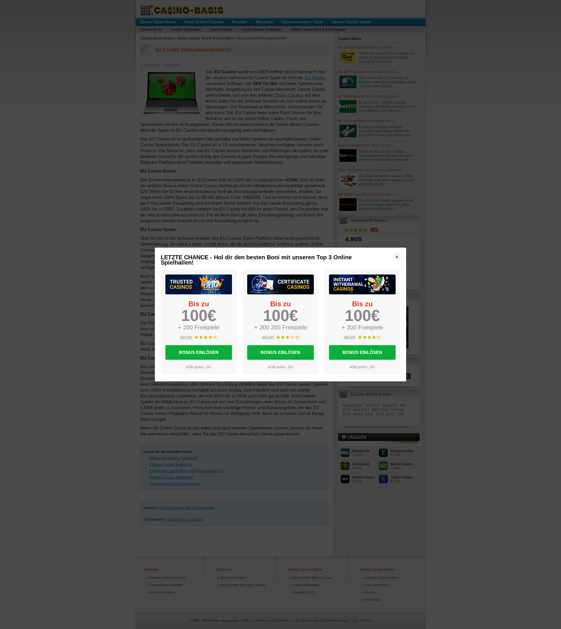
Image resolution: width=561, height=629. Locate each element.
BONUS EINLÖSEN (199, 352)
